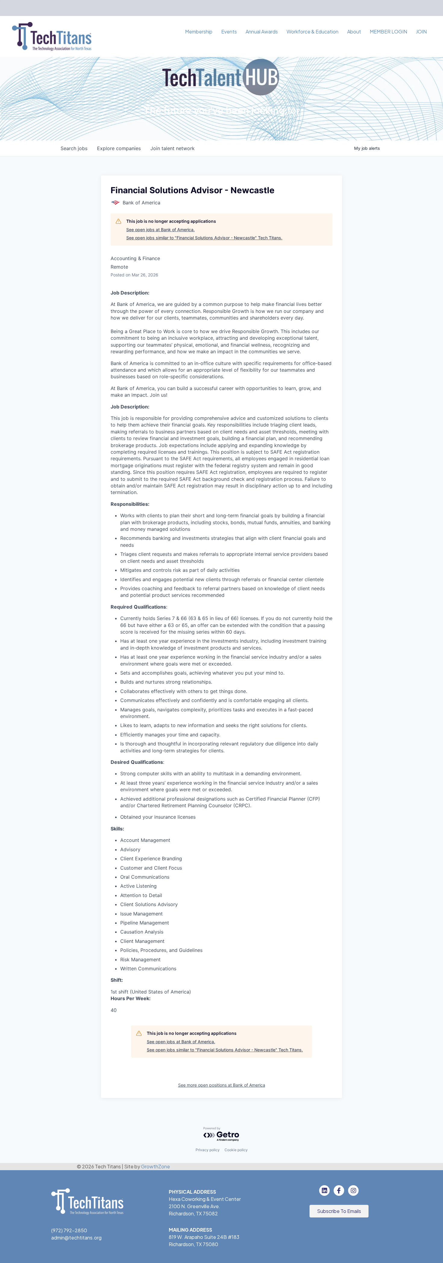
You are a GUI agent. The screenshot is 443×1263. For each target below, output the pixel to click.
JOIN (421, 31)
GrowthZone (155, 1166)
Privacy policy (208, 1150)
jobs (74, 148)
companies (119, 148)
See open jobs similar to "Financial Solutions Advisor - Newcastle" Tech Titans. (204, 237)
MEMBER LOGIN (388, 31)
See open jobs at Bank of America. (160, 229)
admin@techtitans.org (76, 1237)
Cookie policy (236, 1150)
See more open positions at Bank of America (221, 1085)
